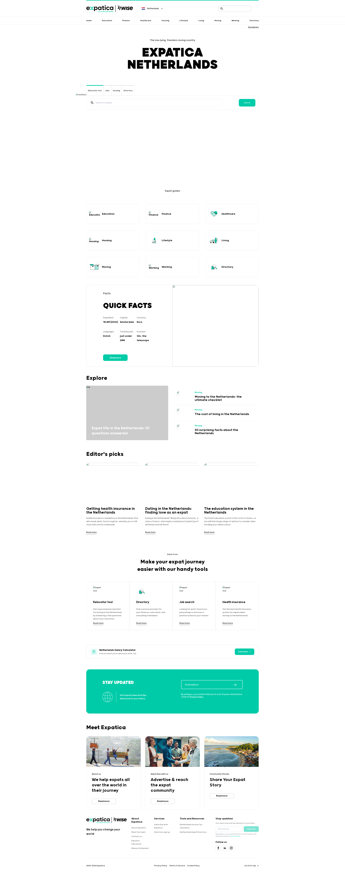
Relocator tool (95, 91)
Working (235, 21)
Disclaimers (253, 27)
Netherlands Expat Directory (193, 832)
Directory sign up (162, 832)
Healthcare (145, 21)
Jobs (107, 91)
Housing (165, 21)
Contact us (136, 836)
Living (201, 21)
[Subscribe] (237, 684)
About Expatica (138, 828)
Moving (217, 21)
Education (107, 21)
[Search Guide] (92, 102)
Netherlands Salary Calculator (117, 650)
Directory (254, 21)
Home (89, 21)
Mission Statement (140, 848)
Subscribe (251, 829)
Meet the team (138, 832)
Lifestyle (184, 21)
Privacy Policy (196, 697)
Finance (126, 21)
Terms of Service (177, 866)
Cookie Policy (193, 866)
